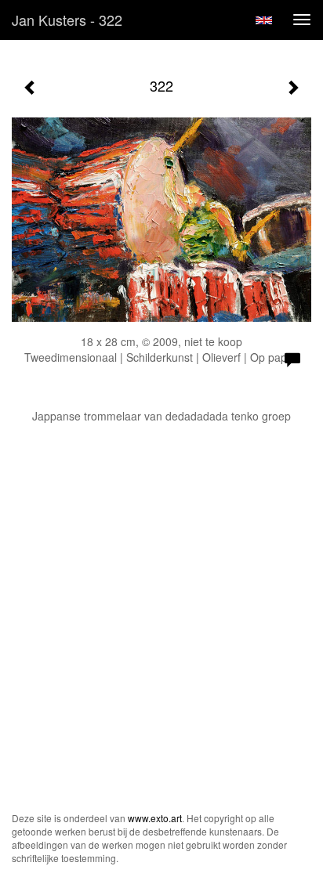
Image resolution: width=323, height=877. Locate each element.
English (264, 20)
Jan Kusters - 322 (67, 19)
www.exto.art (155, 818)
